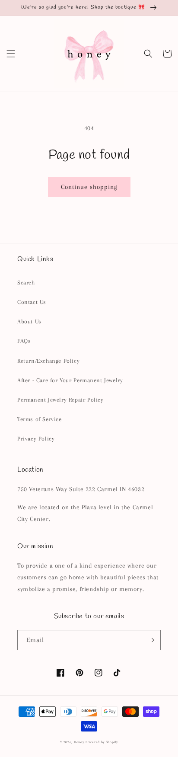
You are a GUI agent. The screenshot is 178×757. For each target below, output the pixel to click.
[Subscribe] (150, 640)
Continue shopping (89, 186)
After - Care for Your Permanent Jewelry (70, 380)
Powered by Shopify (102, 742)
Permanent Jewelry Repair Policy (60, 399)
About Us (29, 321)
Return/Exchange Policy (48, 361)
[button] (10, 53)
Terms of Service (39, 419)
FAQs (24, 341)
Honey (79, 742)
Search (26, 282)
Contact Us (31, 302)
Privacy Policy (35, 438)
